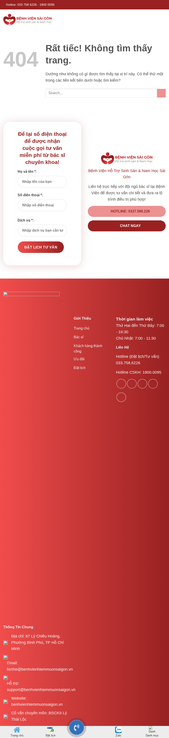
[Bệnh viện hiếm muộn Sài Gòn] (27, 19)
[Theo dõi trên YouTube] (121, 397)
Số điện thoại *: (30, 195)
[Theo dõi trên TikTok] (142, 384)
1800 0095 (47, 4)
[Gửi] (161, 93)
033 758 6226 (27, 4)
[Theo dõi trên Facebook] (121, 384)
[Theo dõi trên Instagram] (132, 384)
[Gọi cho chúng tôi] (153, 384)
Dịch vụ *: (26, 220)
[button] (163, 19)
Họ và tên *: (27, 171)
